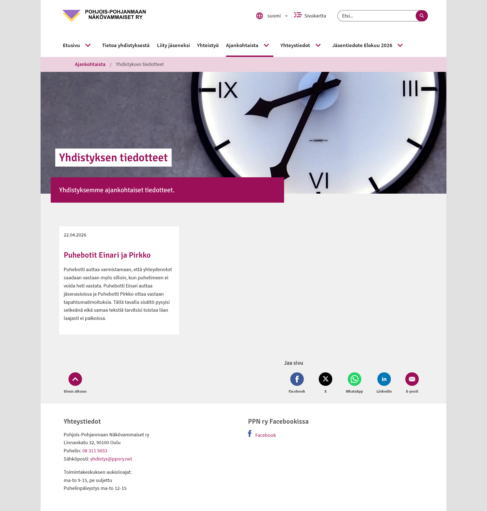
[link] (151, 16)
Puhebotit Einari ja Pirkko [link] (107, 255)
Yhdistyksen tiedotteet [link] (140, 64)
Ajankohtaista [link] (90, 64)
